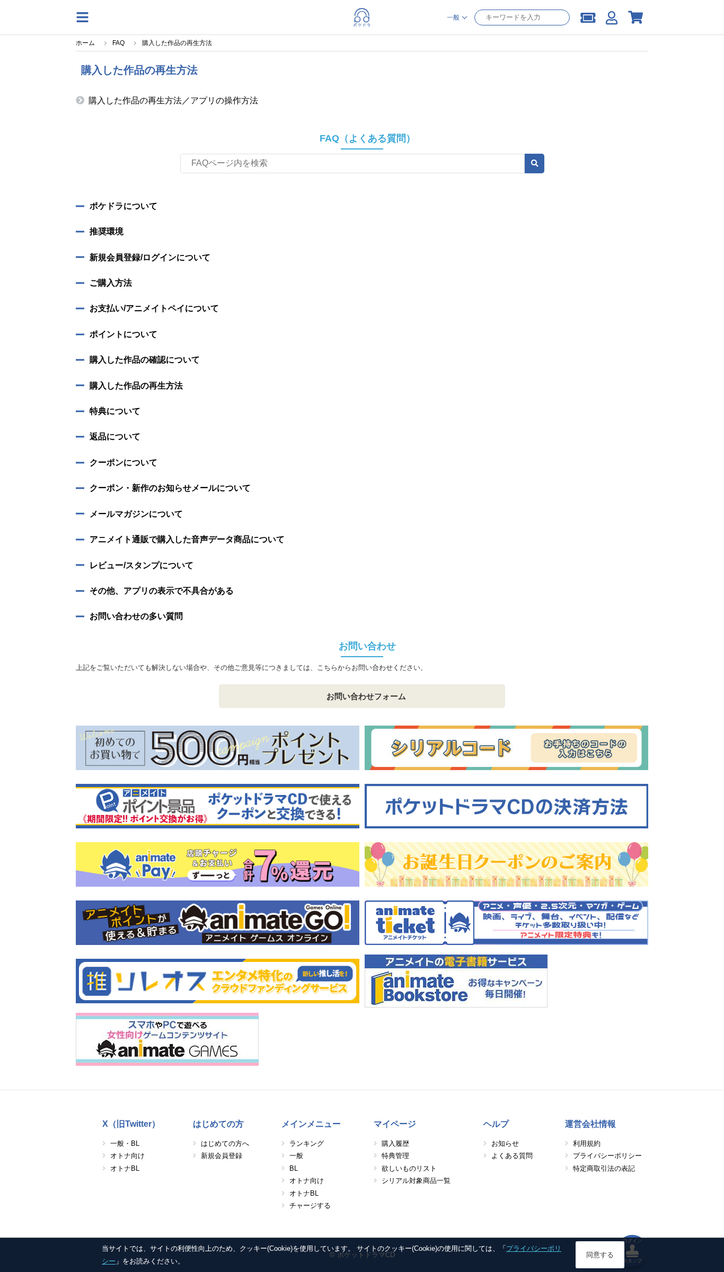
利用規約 (587, 1143)
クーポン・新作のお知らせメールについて (170, 487)
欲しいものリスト (409, 1168)
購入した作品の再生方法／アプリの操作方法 (173, 100)
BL (293, 1168)
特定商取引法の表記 (604, 1168)
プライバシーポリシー (607, 1156)
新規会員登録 (221, 1156)
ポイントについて (123, 334)
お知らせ (505, 1143)
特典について (115, 411)
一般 (296, 1156)
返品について (115, 436)
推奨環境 (106, 231)
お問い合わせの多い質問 (136, 616)
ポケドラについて (123, 205)
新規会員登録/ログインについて (150, 257)
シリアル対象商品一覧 (416, 1181)
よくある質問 (512, 1156)
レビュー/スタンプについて (141, 565)
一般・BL (124, 1143)
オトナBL (124, 1168)
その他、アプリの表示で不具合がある (162, 590)
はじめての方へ (225, 1143)
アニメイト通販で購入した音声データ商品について (187, 539)
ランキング (306, 1143)
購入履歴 (395, 1143)
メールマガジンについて (136, 513)
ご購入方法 (111, 282)
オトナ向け (127, 1156)
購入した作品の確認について (145, 359)
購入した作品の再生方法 (136, 385)
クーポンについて (123, 462)
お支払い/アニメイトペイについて (154, 308)
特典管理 (395, 1156)
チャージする (310, 1205)
